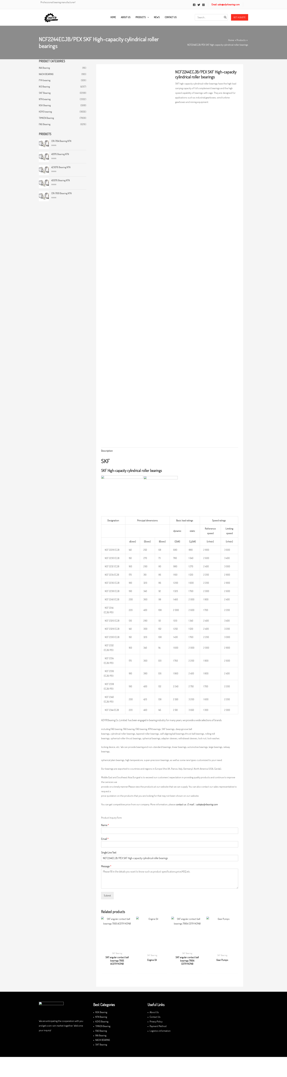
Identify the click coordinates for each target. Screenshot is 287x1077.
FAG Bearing (44, 124)
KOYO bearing (45, 111)
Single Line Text (108, 852)
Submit (107, 895)
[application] (147, 17)
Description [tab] (107, 450)
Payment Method (158, 1026)
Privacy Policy (156, 1021)
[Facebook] (194, 4)
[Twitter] (198, 4)
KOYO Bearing (101, 1021)
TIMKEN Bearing (46, 118)
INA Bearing (44, 67)
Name (105, 825)
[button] (239, 17)
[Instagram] (203, 4)
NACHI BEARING (46, 74)
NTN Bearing (101, 1016)
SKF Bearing (44, 92)
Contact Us (155, 1016)
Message (106, 866)
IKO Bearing (44, 86)
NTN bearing (44, 99)
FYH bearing (44, 80)
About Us (154, 1012)
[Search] (225, 17)
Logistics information (160, 1030)
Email (105, 838)
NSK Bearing (45, 105)
